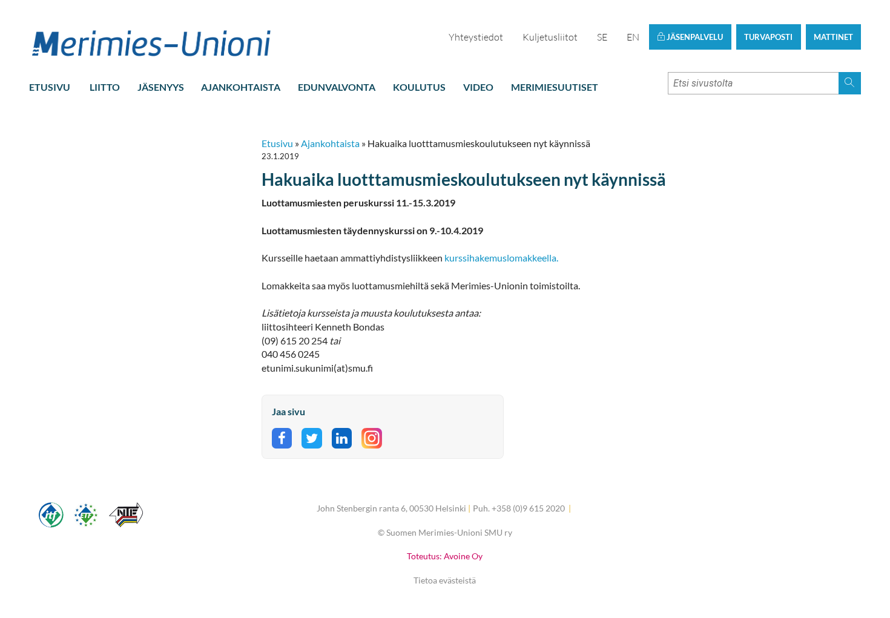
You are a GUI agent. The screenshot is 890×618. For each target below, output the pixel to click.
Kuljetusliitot (550, 37)
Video (478, 87)
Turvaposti (768, 37)
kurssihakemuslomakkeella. (502, 257)
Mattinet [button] (833, 37)
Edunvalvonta (336, 87)
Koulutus (419, 87)
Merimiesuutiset (554, 87)
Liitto (105, 87)
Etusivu (49, 87)
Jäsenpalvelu (694, 37)
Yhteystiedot (476, 37)
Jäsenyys (160, 87)
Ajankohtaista (240, 87)
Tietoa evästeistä (445, 580)
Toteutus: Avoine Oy (445, 556)
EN (633, 37)
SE (602, 37)
